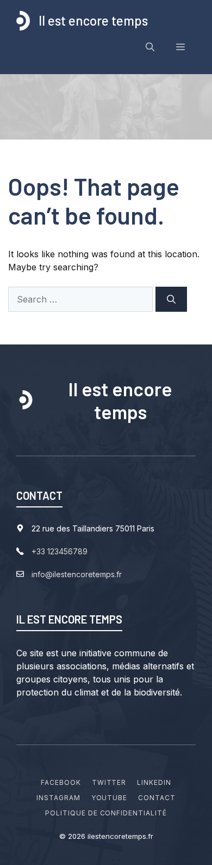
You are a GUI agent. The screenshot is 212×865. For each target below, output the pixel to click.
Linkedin (154, 782)
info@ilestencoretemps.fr (77, 574)
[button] (150, 47)
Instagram (58, 798)
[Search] (171, 299)
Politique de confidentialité (106, 813)
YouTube (109, 798)
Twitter (109, 782)
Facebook (61, 782)
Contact (157, 798)
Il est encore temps (93, 20)
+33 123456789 (60, 551)
